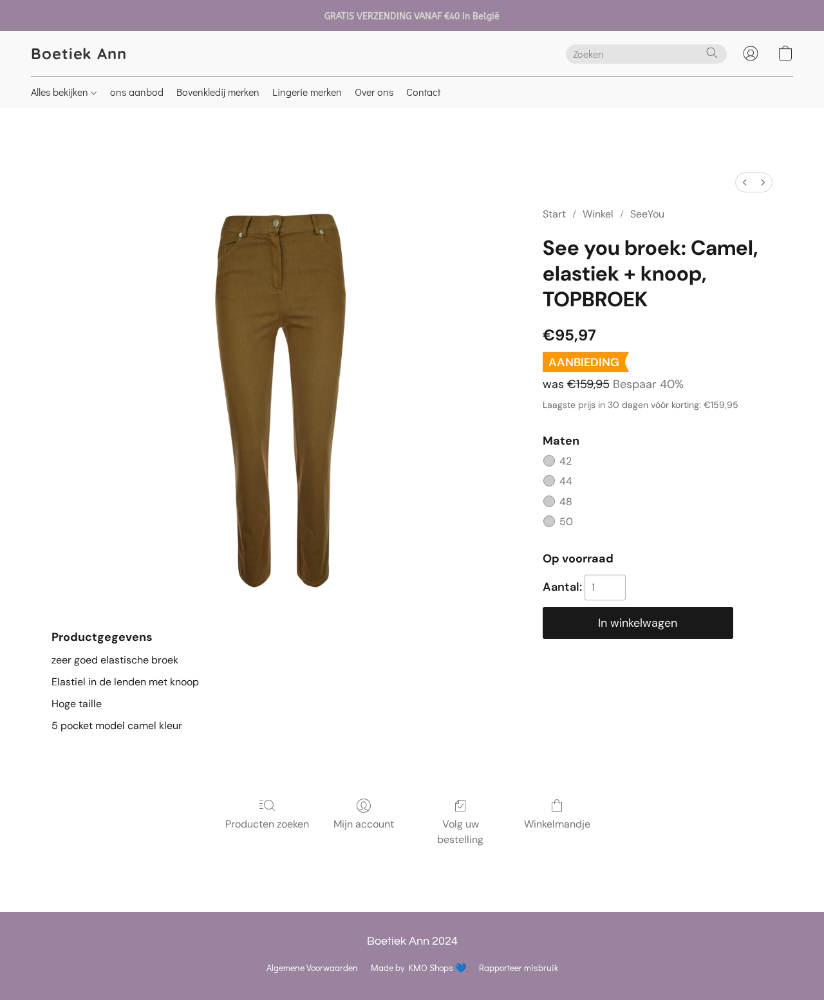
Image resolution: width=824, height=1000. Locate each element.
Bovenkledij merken (217, 91)
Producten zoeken (267, 824)
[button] (79, 53)
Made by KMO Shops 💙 (418, 967)
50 (566, 521)
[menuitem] (745, 182)
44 (565, 481)
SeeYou (647, 214)
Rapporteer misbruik (518, 967)
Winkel (598, 214)
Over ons (374, 91)
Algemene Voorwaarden (312, 967)
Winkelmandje (557, 824)
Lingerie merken (307, 91)
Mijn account (363, 824)
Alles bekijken (61, 91)
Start (554, 214)
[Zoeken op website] (712, 53)
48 (565, 501)
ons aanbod (137, 91)
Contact (423, 91)
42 (565, 461)
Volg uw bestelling (460, 831)
